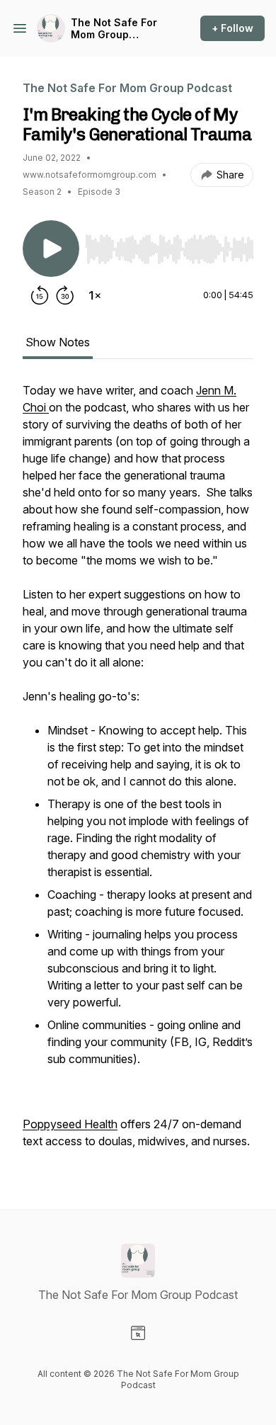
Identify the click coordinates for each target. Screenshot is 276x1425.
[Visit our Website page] (138, 1333)
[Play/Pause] (51, 248)
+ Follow (232, 28)
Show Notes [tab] (57, 342)
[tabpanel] (138, 773)
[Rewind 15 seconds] (40, 295)
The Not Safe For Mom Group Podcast (114, 28)
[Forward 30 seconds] (65, 295)
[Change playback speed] (95, 295)
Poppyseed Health (70, 1124)
